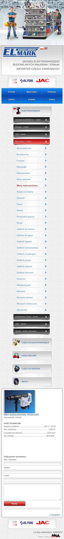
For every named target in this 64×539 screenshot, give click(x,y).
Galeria (11, 99)
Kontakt (31, 99)
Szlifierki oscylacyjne (26, 254)
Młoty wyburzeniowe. (27, 185)
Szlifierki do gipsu (25, 235)
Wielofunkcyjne (24, 285)
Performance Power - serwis (26, 317)
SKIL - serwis (20, 324)
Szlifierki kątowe (24, 241)
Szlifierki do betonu (26, 229)
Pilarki (19, 204)
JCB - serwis (20, 134)
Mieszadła (21, 167)
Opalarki (21, 198)
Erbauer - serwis (22, 127)
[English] (45, 48)
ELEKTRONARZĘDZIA (31, 111)
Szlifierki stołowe (24, 266)
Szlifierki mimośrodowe (27, 248)
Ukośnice (21, 279)
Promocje (52, 92)
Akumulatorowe (24, 148)
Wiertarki (21, 291)
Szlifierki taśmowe (25, 272)
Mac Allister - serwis (23, 142)
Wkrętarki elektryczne (27, 304)
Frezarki (20, 160)
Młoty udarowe (24, 179)
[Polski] (41, 48)
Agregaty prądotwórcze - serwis (28, 120)
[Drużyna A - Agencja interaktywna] (55, 537)
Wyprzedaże (31, 92)
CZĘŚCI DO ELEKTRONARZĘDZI (35, 343)
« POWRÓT (54, 515)
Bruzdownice (23, 154)
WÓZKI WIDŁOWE (29, 356)
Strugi (19, 223)
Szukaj (52, 99)
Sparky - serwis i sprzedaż (25, 331)
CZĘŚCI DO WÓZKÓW (31, 369)
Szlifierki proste (24, 260)
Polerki (20, 210)
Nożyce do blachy (25, 192)
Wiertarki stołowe (25, 297)
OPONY (25, 382)
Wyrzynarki (22, 310)
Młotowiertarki (23, 173)
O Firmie (11, 92)
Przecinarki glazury (26, 216)
